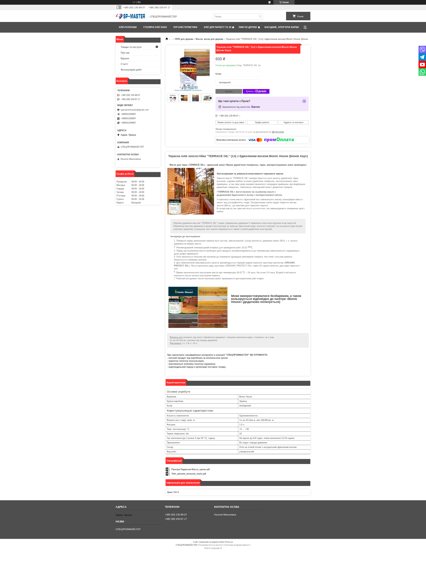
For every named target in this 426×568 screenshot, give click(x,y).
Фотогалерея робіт (131, 69)
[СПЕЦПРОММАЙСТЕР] (131, 16)
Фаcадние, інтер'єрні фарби (281, 27)
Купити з (250, 91)
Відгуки (125, 58)
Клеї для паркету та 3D (217, 27)
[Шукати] (260, 16)
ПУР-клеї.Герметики (185, 27)
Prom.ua (229, 542)
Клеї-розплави (128, 27)
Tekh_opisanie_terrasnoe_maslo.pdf (188, 473)
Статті (124, 64)
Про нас (125, 52)
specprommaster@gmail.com (134, 110)
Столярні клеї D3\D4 (155, 27)
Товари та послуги (131, 47)
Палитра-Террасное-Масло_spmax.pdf (190, 469)
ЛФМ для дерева (184, 39)
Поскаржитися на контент (211, 545)
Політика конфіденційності (237, 545)
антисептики (259, 208)
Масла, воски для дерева (209, 39)
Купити (228, 91)
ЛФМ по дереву (248, 27)
